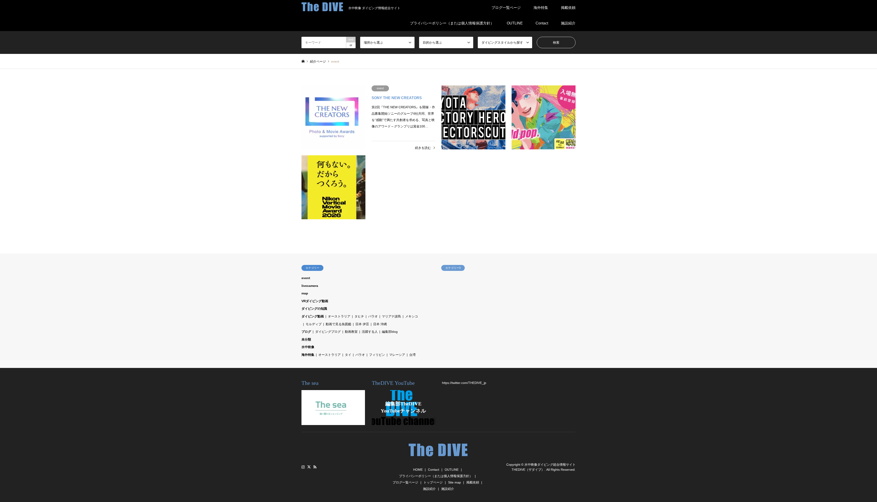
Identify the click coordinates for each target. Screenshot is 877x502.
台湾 (412, 355)
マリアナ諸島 (391, 316)
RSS (315, 466)
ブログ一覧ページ (506, 8)
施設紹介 (568, 23)
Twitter (309, 466)
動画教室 (351, 331)
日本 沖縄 (380, 324)
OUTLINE (515, 23)
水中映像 (307, 347)
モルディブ (314, 324)
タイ (348, 355)
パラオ (373, 316)
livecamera (309, 286)
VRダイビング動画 (314, 301)
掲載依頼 (568, 8)
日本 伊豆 (362, 324)
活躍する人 (370, 331)
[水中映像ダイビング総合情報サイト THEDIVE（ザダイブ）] (438, 458)
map (304, 293)
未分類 (306, 339)
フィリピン (377, 355)
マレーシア (397, 355)
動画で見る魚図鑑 (338, 324)
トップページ (433, 482)
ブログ (306, 331)
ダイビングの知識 (314, 308)
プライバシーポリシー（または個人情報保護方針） (452, 23)
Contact (542, 23)
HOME (418, 469)
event (305, 278)
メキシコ (411, 316)
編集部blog (390, 331)
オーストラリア (339, 316)
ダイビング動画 (312, 316)
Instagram (303, 466)
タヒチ (359, 316)
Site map (454, 482)
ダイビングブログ (328, 331)
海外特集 (541, 8)
